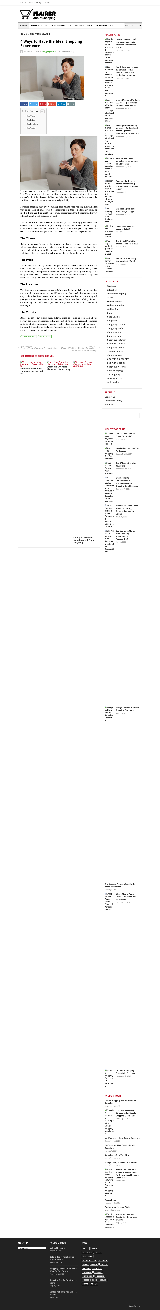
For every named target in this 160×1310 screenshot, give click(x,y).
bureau (95, 1248)
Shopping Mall (114, 336)
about (86, 1248)
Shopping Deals (115, 328)
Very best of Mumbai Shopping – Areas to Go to (32, 371)
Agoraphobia (110, 1200)
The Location (32, 124)
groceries (87, 1256)
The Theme (31, 116)
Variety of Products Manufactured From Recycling (83, 540)
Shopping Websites (116, 367)
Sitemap (47, 2)
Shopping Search (40, 34)
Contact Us (22, 2)
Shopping (112, 320)
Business (111, 286)
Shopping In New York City (117, 1155)
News (110, 297)
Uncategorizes (114, 378)
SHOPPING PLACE (103, 25)
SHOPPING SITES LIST (60, 25)
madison (103, 1260)
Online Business (115, 301)
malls (85, 1264)
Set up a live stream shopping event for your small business (127, 161)
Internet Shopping (116, 294)
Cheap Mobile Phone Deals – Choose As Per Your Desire (126, 897)
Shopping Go (45, 337)
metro (94, 1264)
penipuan (97, 1268)
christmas (88, 1252)
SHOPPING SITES (38, 25)
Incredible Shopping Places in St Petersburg (58, 368)
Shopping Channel (116, 324)
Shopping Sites (114, 355)
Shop (109, 313)
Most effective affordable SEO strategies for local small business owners (128, 103)
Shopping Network (116, 340)
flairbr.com (137, 1306)
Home (24, 25)
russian (98, 1272)
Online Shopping (115, 305)
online (103, 1264)
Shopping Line (114, 332)
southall (101, 1280)
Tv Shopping (113, 374)
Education (112, 290)
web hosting (113, 382)
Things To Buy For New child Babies (121, 1162)
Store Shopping (115, 370)
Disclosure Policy (35, 2)
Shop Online (113, 317)
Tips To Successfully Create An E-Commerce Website (126, 1217)
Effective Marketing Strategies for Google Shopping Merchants (126, 1113)
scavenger (88, 1276)
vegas (94, 1284)
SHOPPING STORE (82, 25)
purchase (87, 1272)
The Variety (31, 128)
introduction (89, 1260)
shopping (100, 1276)
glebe (98, 1252)
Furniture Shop (29, 337)
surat (85, 1284)
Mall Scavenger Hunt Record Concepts (122, 1138)
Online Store (113, 309)
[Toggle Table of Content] (41, 111)
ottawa (86, 1268)
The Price (30, 120)
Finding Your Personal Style (117, 1207)
